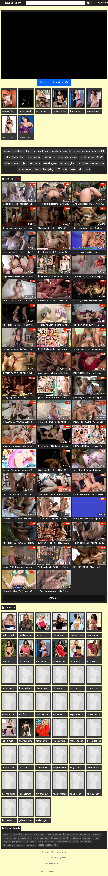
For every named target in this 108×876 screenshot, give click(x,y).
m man (97, 838)
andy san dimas (26, 741)
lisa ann (7, 151)
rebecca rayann (94, 688)
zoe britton (24, 137)
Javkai (51, 872)
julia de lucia (59, 661)
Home (48, 863)
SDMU (65, 838)
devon (39, 635)
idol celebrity (9, 845)
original (6, 841)
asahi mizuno (49, 157)
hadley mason (60, 794)
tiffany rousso (94, 741)
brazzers (30, 151)
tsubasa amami (25, 169)
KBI (80, 169)
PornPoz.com (11, 3)
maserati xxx (25, 661)
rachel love (41, 741)
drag (40, 841)
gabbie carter (25, 820)
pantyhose (17, 841)
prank (87, 169)
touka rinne (85, 841)
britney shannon (94, 794)
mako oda (63, 157)
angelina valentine (77, 635)
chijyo (23, 163)
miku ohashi (34, 163)
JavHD (43, 872)
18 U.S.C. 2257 (47, 858)
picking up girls (67, 163)
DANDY (49, 845)
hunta (38, 169)
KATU (41, 845)
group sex (44, 838)
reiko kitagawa (50, 163)
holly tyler (75, 661)
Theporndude (102, 2)
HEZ (58, 169)
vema (35, 838)
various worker (65, 841)
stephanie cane (60, 767)
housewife (56, 838)
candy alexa (25, 635)
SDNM (99, 157)
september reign (94, 635)
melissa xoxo (93, 714)
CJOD (26, 841)
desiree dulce (8, 137)
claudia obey (59, 688)
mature (73, 157)
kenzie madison (9, 741)
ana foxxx (24, 714)
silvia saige (41, 820)
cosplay (20, 845)
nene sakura (50, 841)
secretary (87, 838)
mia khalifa (18, 151)
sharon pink (41, 688)
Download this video (52, 82)
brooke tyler (8, 767)
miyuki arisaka (33, 157)
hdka (65, 169)
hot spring (48, 169)
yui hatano (96, 834)
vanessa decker (9, 111)
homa (15, 157)
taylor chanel (76, 714)
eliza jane (23, 767)
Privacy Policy (60, 858)
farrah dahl (7, 820)
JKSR (102, 151)
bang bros (56, 151)
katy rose (74, 688)
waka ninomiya (83, 834)
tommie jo (75, 111)
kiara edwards (94, 111)
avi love (5, 661)
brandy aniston (26, 111)
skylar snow (42, 794)
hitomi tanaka (9, 838)
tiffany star (92, 661)
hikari (33, 841)
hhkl (22, 157)
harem (73, 169)
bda (78, 163)
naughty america (71, 151)
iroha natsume (11, 163)
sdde (76, 841)
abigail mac (58, 635)
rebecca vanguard (43, 767)
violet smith (42, 714)
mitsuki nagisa (87, 157)
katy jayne (41, 111)
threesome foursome (93, 163)
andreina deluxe (9, 714)
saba (7, 157)
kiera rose (58, 714)
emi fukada (75, 838)
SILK (56, 845)
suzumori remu (89, 151)
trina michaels (26, 688)
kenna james (25, 794)
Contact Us (57, 863)
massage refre (25, 838)
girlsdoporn (42, 151)
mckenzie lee (59, 111)
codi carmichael (9, 635)
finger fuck (31, 845)
